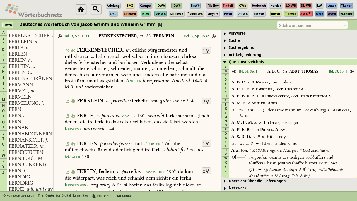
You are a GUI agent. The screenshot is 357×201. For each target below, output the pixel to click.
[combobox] (312, 25)
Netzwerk (238, 188)
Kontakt (127, 196)
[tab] (289, 33)
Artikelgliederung (245, 55)
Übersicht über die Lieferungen (257, 181)
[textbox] (312, 25)
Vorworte (237, 33)
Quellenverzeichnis (246, 61)
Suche (234, 40)
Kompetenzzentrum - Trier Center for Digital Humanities (47, 196)
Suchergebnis (241, 47)
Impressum (104, 196)
